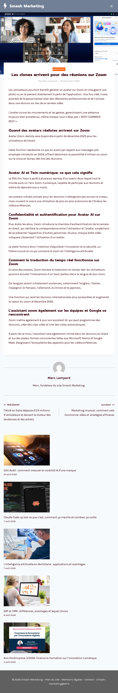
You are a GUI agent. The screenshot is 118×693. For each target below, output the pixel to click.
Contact (89, 679)
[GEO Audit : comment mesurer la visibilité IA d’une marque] (59, 450)
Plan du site (52, 679)
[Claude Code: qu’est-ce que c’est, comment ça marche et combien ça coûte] (59, 497)
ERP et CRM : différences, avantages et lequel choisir (36, 611)
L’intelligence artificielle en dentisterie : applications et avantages (44, 564)
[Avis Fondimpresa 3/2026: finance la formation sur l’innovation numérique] (59, 637)
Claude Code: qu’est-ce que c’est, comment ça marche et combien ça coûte (50, 517)
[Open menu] (111, 6)
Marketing (59, 69)
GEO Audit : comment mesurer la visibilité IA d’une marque (40, 470)
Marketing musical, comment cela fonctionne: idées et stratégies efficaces (89, 410)
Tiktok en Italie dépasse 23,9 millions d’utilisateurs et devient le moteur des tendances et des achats (27, 412)
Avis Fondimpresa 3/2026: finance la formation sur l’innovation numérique (50, 658)
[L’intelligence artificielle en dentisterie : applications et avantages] (59, 544)
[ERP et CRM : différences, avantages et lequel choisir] (59, 591)
